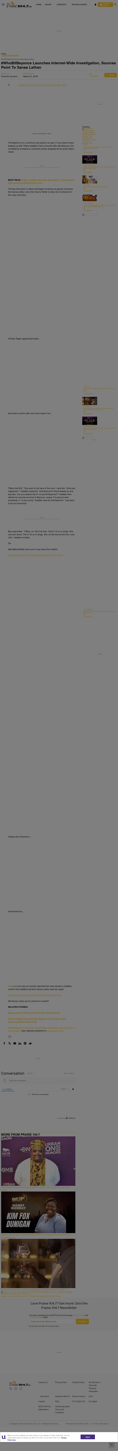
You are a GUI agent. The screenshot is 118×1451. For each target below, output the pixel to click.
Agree (88, 1437)
